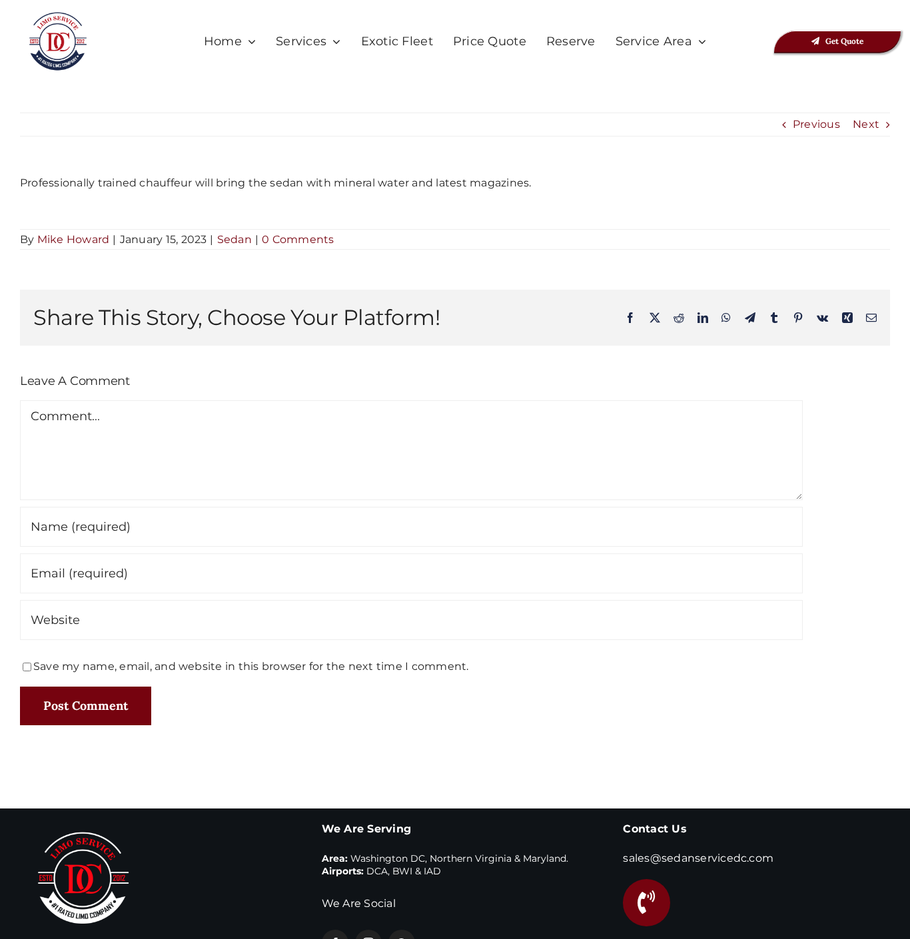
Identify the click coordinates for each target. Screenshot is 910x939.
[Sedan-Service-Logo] (58, 15)
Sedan (234, 239)
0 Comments (298, 239)
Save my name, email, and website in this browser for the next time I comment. (250, 666)
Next (866, 124)
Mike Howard (73, 239)
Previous (816, 124)
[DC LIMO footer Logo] (83, 820)
